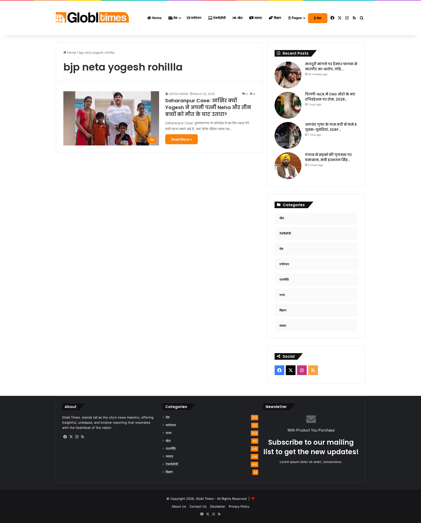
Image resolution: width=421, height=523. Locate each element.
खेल (239, 18)
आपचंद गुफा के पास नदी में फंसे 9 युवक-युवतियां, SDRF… (331, 127)
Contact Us (198, 506)
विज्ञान (277, 18)
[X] (71, 437)
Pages (296, 18)
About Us (179, 506)
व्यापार (258, 18)
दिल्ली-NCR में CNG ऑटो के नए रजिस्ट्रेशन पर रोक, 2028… (330, 97)
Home (156, 18)
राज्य (169, 433)
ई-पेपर (317, 18)
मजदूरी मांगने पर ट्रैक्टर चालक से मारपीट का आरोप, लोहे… (331, 67)
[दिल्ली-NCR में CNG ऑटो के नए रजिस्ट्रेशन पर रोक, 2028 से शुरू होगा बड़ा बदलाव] (288, 105)
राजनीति (171, 449)
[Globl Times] (92, 18)
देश (175, 18)
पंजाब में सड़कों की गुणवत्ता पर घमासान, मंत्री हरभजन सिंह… (328, 157)
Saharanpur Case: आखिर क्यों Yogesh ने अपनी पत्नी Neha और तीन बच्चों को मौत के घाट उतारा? (208, 107)
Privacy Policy (239, 506)
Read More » (181, 139)
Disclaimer (217, 506)
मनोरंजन (195, 18)
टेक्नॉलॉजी (219, 18)
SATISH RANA (178, 94)
